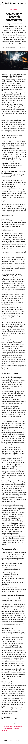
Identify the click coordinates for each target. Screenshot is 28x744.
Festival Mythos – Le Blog (13, 741)
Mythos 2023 (14, 9)
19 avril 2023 (21, 47)
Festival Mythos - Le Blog (14, 3)
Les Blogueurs (11, 47)
